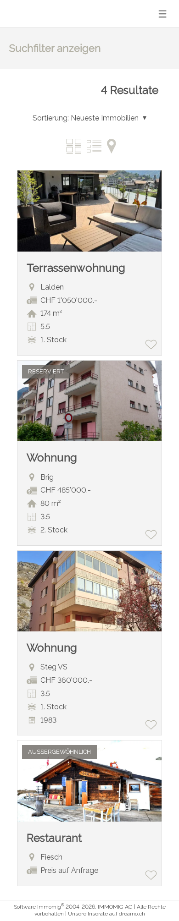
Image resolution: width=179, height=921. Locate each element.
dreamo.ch (132, 913)
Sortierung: (51, 118)
